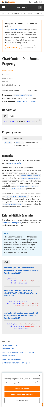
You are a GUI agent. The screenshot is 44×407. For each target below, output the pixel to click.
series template (14, 163)
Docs (4, 13)
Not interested (28, 47)
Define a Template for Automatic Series (18, 352)
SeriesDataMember (10, 345)
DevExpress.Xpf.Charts (36, 13)
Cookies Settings (22, 400)
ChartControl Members (11, 359)
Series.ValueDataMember (15, 189)
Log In (35, 2)
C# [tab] (5, 116)
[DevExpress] (8, 2)
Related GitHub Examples (11, 85)
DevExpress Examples (11, 222)
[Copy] (40, 120)
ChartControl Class (9, 356)
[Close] (39, 375)
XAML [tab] (6, 262)
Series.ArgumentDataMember (27, 186)
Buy (30, 2)
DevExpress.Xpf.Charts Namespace (16, 363)
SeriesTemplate (8, 349)
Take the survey (12, 47)
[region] (22, 389)
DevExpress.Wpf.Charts (25, 101)
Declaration (6, 75)
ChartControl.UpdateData (12, 204)
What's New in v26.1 (15, 29)
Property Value (7, 78)
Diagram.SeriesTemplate (30, 178)
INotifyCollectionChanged (16, 196)
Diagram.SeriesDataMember (30, 176)
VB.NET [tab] (12, 116)
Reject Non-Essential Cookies (22, 394)
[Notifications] (40, 2)
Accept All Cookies (22, 389)
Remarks (5, 82)
